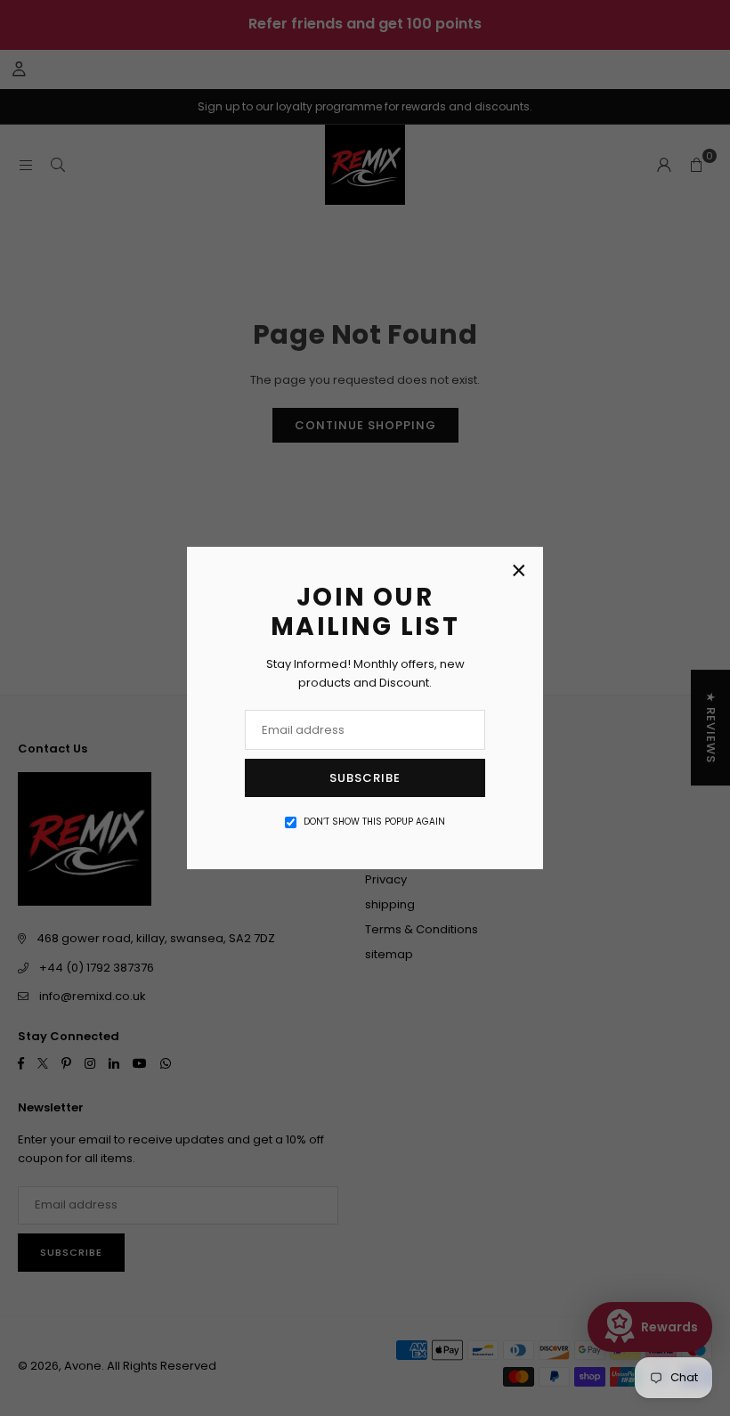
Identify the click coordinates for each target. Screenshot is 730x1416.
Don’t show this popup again (374, 821)
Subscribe (365, 777)
